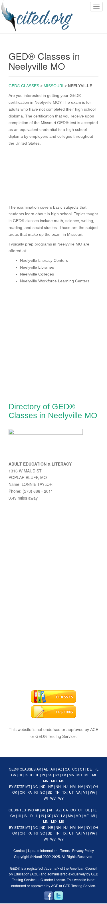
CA (67, 769)
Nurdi (37, 856)
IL (37, 774)
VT (85, 792)
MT (27, 786)
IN (43, 774)
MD (79, 774)
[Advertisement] (53, 174)
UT (71, 792)
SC (42, 792)
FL (96, 769)
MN (46, 780)
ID (32, 774)
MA (71, 774)
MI (94, 774)
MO (53, 780)
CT (82, 769)
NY (88, 786)
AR (53, 769)
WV (53, 798)
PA (29, 792)
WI (46, 798)
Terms (65, 850)
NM (73, 786)
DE (89, 769)
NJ (65, 786)
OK (14, 792)
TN (57, 792)
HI (20, 774)
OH (95, 786)
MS (61, 780)
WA (92, 792)
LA (64, 774)
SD (50, 792)
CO (74, 769)
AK (39, 769)
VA (78, 792)
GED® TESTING (21, 809)
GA (13, 774)
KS (50, 774)
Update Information (43, 850)
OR (22, 792)
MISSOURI (53, 85)
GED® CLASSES (24, 85)
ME (87, 774)
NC (35, 786)
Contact (19, 850)
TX (64, 792)
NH (58, 786)
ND (43, 786)
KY (57, 774)
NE (50, 786)
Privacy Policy (83, 850)
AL (46, 769)
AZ (60, 769)
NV (80, 786)
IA (26, 774)
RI (36, 792)
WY (61, 798)
